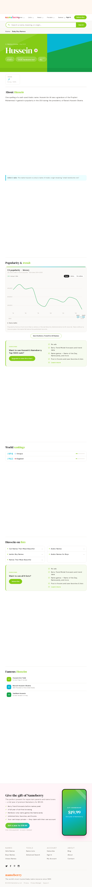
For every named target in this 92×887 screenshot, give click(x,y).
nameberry (13, 875)
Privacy (26, 883)
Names (20, 17)
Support (46, 883)
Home (7, 31)
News (39, 17)
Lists (30, 17)
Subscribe (80, 17)
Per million (80, 276)
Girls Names (10, 851)
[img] (46, 297)
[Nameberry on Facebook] (10, 865)
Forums (50, 17)
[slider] (78, 317)
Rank (66, 276)
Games (60, 17)
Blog (69, 851)
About (70, 855)
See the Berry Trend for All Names (46, 336)
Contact (71, 859)
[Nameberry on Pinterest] (14, 865)
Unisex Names (10, 859)
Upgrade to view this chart (22, 358)
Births (72, 276)
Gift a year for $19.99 (17, 825)
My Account (52, 859)
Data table (13, 323)
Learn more (56, 362)
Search (81, 25)
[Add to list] (36, 50)
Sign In (68, 17)
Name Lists (30, 851)
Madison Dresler (13, 44)
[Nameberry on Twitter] (6, 865)
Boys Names (10, 855)
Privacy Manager (36, 883)
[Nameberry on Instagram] (19, 865)
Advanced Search (33, 855)
